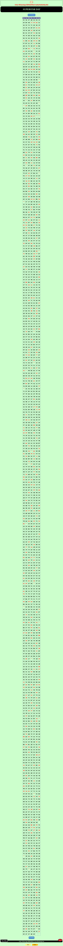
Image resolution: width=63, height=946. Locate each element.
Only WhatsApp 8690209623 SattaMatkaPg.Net (31, 941)
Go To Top (31, 937)
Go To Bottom (31, 15)
